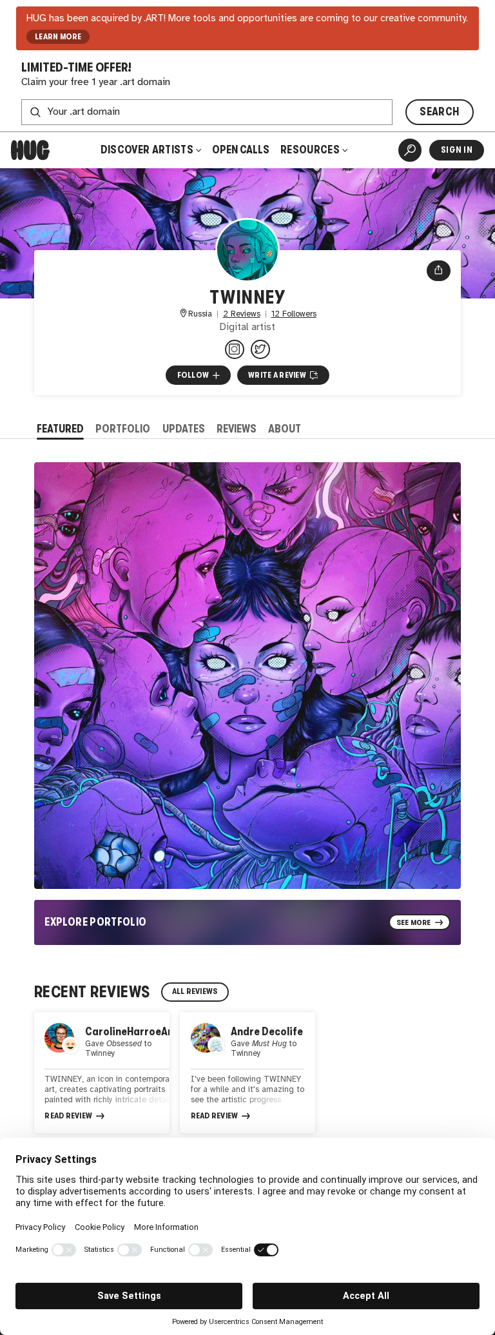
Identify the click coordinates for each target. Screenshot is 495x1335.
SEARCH (439, 112)
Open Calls (240, 150)
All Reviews (195, 991)
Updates (183, 429)
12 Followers (293, 314)
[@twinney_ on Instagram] (234, 349)
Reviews (237, 429)
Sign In (456, 150)
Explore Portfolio (95, 922)
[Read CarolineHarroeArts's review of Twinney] (102, 1072)
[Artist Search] (410, 150)
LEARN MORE (58, 36)
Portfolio (122, 429)
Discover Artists (147, 150)
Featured (60, 429)
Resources (311, 150)
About (284, 429)
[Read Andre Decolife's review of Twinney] (247, 1072)
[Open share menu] (439, 270)
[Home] (30, 150)
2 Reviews (241, 314)
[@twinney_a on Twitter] (260, 349)
